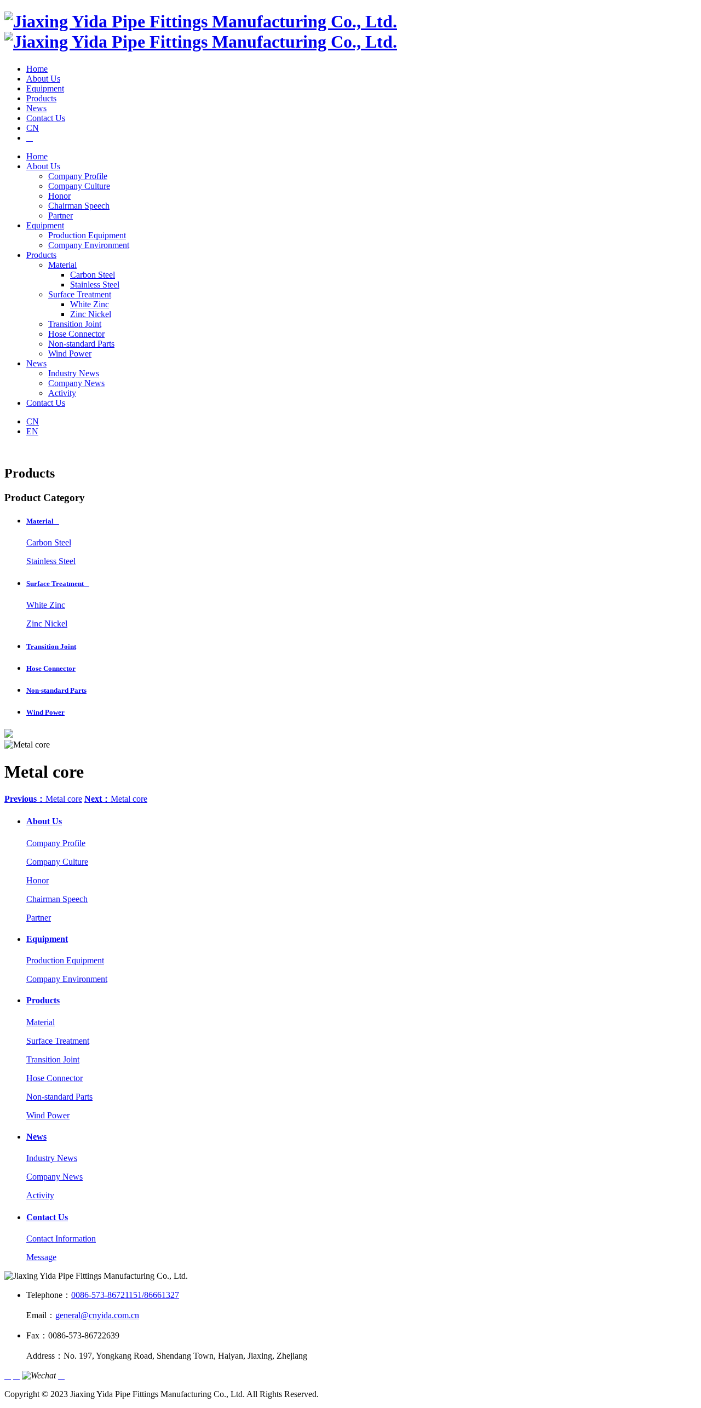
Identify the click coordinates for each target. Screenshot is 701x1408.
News (36, 108)
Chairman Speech (79, 205)
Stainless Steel (94, 284)
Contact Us (45, 118)
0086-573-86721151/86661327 (125, 1295)
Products (41, 98)
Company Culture (79, 186)
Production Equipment (87, 235)
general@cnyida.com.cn (97, 1315)
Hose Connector (76, 333)
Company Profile (77, 176)
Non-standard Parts (81, 343)
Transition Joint (74, 324)
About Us (43, 78)
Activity (62, 393)
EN (32, 431)
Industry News (73, 373)
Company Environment (88, 245)
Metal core (43, 798)
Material (62, 264)
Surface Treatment (79, 294)
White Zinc (89, 304)
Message (41, 1257)
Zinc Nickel (90, 314)
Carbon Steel (92, 274)
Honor (59, 195)
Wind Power (69, 353)
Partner (60, 215)
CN (32, 128)
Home (37, 68)
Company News (76, 383)
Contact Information (61, 1238)
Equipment (45, 88)
